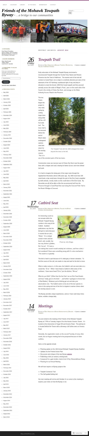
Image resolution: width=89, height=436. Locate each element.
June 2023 (6, 148)
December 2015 (7, 371)
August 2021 (6, 197)
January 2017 (7, 335)
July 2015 (5, 377)
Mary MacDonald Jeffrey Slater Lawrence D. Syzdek (7, 62)
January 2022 (7, 187)
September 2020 (7, 223)
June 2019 (6, 256)
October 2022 (7, 161)
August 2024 (6, 118)
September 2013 (7, 410)
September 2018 (7, 276)
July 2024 (5, 122)
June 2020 (6, 230)
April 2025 (6, 108)
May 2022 (6, 177)
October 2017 (7, 308)
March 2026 (6, 99)
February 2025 (7, 112)
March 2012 (6, 417)
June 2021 (6, 200)
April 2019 (6, 259)
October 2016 (7, 344)
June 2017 (6, 321)
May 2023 (6, 151)
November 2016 (7, 341)
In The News (32, 4)
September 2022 (7, 164)
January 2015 (7, 390)
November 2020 (7, 217)
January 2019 (7, 266)
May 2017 (6, 325)
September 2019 (7, 246)
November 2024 (7, 115)
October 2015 (7, 374)
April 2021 (6, 207)
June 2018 (6, 285)
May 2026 (6, 92)
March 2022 (6, 184)
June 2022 (6, 174)
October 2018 (7, 272)
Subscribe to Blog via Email (9, 68)
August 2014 (6, 400)
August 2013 (6, 413)
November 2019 (7, 240)
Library (22, 4)
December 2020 (7, 213)
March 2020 (6, 233)
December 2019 (7, 236)
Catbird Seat (48, 203)
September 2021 (7, 194)
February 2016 (7, 367)
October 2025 (7, 105)
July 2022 (5, 171)
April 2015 (6, 384)
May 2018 (6, 289)
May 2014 (6, 404)
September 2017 (7, 312)
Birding (57, 208)
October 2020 (7, 220)
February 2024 (7, 131)
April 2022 (6, 181)
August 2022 (6, 167)
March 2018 (6, 292)
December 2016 (7, 338)
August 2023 (6, 145)
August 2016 (6, 348)
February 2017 (7, 331)
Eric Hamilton (49, 65)
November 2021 (7, 190)
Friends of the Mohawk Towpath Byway (30, 12)
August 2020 (6, 226)
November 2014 (7, 397)
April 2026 (6, 95)
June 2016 (6, 354)
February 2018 (7, 295)
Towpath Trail (49, 59)
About (5, 4)
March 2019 (6, 263)
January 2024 (7, 135)
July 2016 (5, 351)
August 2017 (6, 315)
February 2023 (7, 154)
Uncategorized (48, 210)
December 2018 (7, 269)
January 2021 (7, 210)
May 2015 (6, 381)
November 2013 (7, 407)
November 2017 (7, 305)
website (69, 354)
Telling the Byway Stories (46, 66)
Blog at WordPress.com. (28, 433)
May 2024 (6, 128)
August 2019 (6, 249)
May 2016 (6, 358)
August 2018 (6, 279)
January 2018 (7, 299)
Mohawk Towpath (60, 65)
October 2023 (7, 141)
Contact (53, 4)
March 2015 (6, 387)
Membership (43, 4)
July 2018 (5, 282)
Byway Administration (61, 311)
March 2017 (6, 328)
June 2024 (6, 125)
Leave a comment (81, 65)
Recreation (69, 65)
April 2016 (6, 361)
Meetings (45, 306)
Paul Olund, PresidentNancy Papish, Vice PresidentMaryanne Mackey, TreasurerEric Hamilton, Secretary (9, 53)
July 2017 (5, 318)
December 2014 (7, 394)
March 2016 (6, 364)
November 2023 (7, 138)
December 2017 (7, 302)
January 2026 (7, 102)
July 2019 (5, 253)
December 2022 (7, 158)
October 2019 (7, 243)
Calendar (13, 4)
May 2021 (6, 203)
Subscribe (5, 82)
